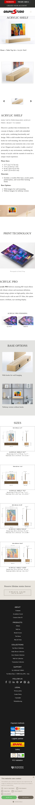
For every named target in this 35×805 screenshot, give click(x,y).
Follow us (17, 679)
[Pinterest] (17, 682)
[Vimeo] (25, 682)
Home (2, 50)
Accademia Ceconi (18, 614)
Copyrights (18, 698)
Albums (18, 626)
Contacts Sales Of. (18, 617)
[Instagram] (10, 682)
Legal (17, 687)
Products (17, 622)
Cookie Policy (18, 694)
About (17, 607)
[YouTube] (28, 682)
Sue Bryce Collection (18, 648)
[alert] (17, 790)
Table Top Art (11, 50)
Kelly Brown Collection (18, 651)
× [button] (33, 777)
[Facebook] (6, 682)
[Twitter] (21, 682)
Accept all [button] (9, 797)
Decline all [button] (25, 797)
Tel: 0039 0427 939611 (18, 670)
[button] (17, 802)
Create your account (17, 6)
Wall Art (18, 629)
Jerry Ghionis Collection (17, 655)
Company (17, 610)
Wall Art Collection (18, 658)
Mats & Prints (18, 639)
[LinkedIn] (13, 682)
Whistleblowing (18, 701)
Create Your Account (17, 592)
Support (17, 667)
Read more (17, 785)
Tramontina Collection (18, 662)
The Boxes (18, 636)
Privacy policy (18, 691)
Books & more (18, 633)
